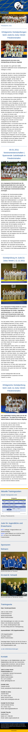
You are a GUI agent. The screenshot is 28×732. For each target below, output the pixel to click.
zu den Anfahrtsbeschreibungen (9, 649)
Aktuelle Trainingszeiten (11, 491)
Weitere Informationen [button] (5, 727)
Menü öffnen (4, 12)
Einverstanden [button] (14, 730)
